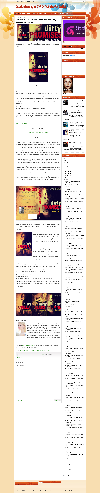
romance (56, 356)
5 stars (44, 13)
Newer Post (19, 400)
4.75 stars (39, 13)
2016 (65, 168)
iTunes (41, 132)
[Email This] (46, 354)
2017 (65, 166)
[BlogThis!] (47, 354)
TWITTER (27, 350)
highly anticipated (48, 356)
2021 (65, 158)
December (67, 171)
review (62, 13)
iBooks (45, 290)
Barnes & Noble (33, 132)
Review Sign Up (30, 1)
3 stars (17, 13)
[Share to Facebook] (50, 354)
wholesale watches (57, 490)
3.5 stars (22, 13)
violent (22, 357)
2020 (65, 160)
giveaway (56, 13)
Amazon (32, 290)
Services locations (65, 490)
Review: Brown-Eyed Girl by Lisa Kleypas (74, 392)
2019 (65, 162)
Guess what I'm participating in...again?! (73, 258)
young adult (68, 13)
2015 (65, 170)
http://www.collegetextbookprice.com (76, 490)
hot (53, 356)
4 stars (28, 13)
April (66, 464)
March (66, 465)
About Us (23, 1)
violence (18, 357)
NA (48, 13)
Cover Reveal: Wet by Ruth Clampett (73, 296)
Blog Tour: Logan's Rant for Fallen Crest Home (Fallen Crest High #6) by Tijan (76, 132)
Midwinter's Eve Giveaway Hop (75, 122)
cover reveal (37, 356)
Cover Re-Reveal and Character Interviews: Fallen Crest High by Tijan (75, 144)
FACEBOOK (22, 350)
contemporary (32, 356)
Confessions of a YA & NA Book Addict (40, 6)
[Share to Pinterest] (51, 354)
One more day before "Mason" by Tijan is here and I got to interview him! (76, 112)
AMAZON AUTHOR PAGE (43, 350)
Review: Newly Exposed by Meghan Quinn (74, 267)
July (66, 458)
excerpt (42, 356)
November (67, 173)
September (67, 177)
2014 (65, 472)
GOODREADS (33, 350)
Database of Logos (49, 490)
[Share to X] (49, 354)
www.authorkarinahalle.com (28, 345)
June (66, 460)
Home (17, 1)
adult (23, 356)
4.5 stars (33, 13)
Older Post (57, 400)
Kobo (46, 132)
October (67, 175)
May (66, 462)
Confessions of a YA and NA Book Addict (31, 354)
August (67, 179)
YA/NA (51, 13)
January (67, 469)
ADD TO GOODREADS (21, 123)
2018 (65, 164)
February (67, 467)
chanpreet (26, 356)
